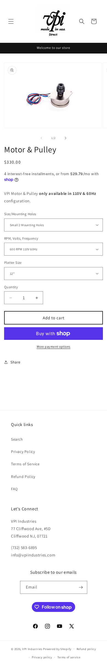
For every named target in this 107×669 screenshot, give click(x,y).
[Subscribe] (81, 587)
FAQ (14, 488)
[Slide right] (66, 138)
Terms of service (68, 657)
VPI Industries (32, 649)
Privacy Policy (23, 451)
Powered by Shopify (57, 649)
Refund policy (86, 649)
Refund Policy (23, 476)
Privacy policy (42, 657)
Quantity (11, 287)
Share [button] (15, 362)
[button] (11, 21)
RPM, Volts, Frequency (21, 238)
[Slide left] (41, 138)
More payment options (54, 347)
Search (17, 439)
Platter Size (13, 262)
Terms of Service (25, 463)
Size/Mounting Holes (20, 214)
